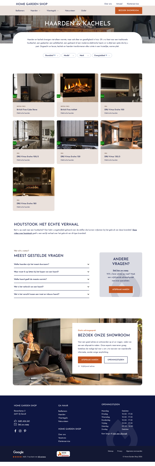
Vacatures (62, 437)
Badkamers (20, 10)
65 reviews (42, 457)
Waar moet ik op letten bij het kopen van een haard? (36, 271)
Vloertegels (51, 10)
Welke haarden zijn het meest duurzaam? (31, 264)
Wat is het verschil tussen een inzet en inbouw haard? (36, 294)
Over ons (62, 434)
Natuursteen (70, 10)
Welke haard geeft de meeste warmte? (30, 279)
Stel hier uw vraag (120, 270)
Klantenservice (64, 441)
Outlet (83, 10)
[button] (51, 264)
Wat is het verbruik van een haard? (29, 286)
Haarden (34, 10)
